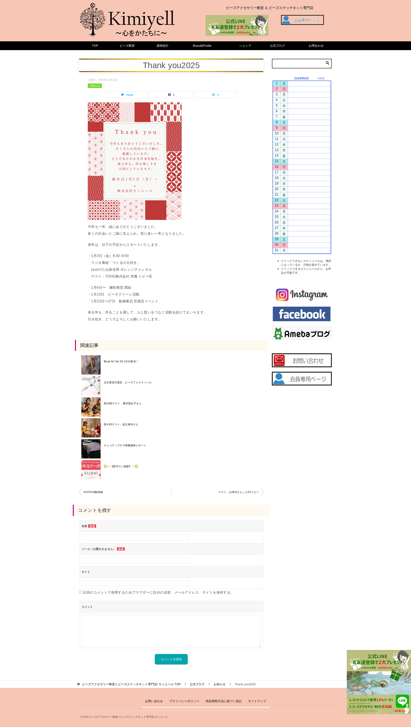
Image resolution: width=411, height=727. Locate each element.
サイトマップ (257, 701)
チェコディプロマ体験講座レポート (125, 445)
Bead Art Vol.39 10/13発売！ (121, 361)
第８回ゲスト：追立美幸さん (121, 424)
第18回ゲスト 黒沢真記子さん (122, 403)
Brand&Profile (202, 45)
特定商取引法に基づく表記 (224, 701)
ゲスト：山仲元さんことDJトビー (239, 492)
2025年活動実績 (93, 492)
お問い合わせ (154, 701)
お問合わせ (316, 45)
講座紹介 (163, 45)
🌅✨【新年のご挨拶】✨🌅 (121, 466)
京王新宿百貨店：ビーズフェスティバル (128, 382)
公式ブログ (277, 45)
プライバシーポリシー (184, 701)
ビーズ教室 (127, 45)
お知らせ (95, 85)
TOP (95, 45)
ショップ (245, 45)
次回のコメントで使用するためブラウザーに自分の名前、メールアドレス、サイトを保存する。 (158, 592)
